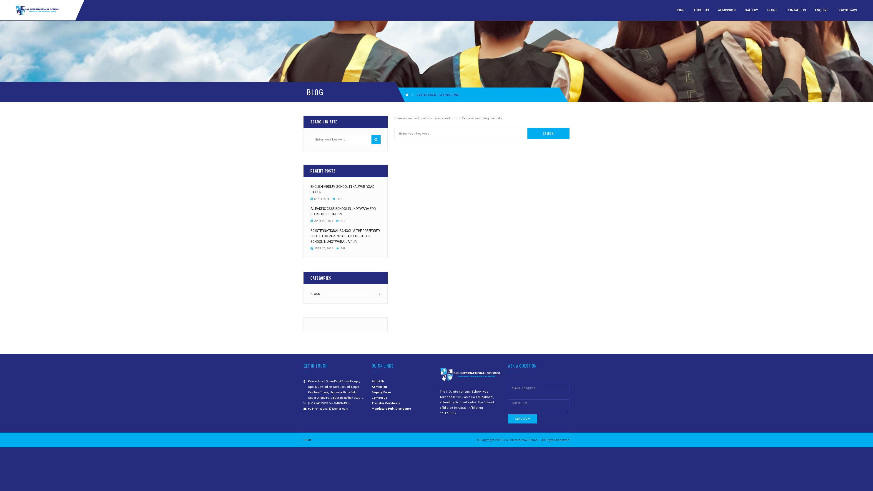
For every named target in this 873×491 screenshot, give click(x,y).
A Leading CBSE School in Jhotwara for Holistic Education (343, 211)
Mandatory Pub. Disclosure (391, 408)
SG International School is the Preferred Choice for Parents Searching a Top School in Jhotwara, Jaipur (345, 236)
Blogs (315, 294)
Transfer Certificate (386, 403)
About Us (378, 381)
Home (308, 440)
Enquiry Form (381, 392)
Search (376, 139)
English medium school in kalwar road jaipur (342, 189)
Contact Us (379, 397)
